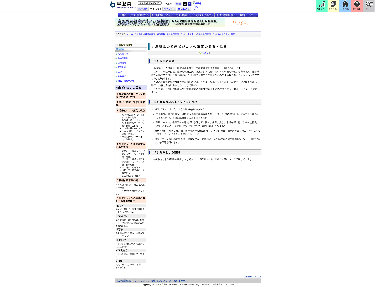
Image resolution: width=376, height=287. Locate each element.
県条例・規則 (124, 54)
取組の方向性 (246, 15)
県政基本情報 (150, 34)
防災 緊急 (357, 9)
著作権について (159, 280)
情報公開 (122, 67)
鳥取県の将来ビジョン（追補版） (181, 34)
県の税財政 (123, 58)
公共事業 (122, 76)
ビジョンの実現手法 (203, 15)
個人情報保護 (124, 280)
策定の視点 (181, 15)
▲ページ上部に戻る (252, 276)
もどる (121, 49)
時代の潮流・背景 (161, 15)
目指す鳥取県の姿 (225, 15)
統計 (120, 72)
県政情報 (138, 34)
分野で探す (333, 9)
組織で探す (345, 9)
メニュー (368, 9)
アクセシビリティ (178, 280)
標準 (178, 4)
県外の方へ (321, 9)
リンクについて (141, 280)
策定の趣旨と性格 (140, 15)
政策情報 (161, 34)
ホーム (130, 34)
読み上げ (143, 8)
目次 (124, 15)
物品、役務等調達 (126, 81)
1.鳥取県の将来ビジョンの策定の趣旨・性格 (216, 34)
